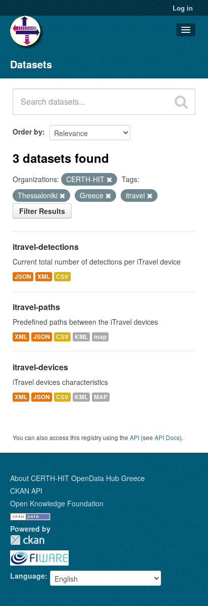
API (134, 437)
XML (43, 276)
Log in (183, 8)
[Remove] (109, 180)
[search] (181, 101)
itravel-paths (36, 307)
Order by (27, 131)
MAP (101, 397)
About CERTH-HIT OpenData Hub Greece (77, 478)
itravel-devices (40, 367)
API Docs (167, 437)
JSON (23, 276)
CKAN (27, 540)
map (100, 336)
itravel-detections (46, 246)
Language (27, 576)
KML (81, 336)
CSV (62, 276)
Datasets (31, 64)
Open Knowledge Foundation (56, 503)
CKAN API (26, 491)
